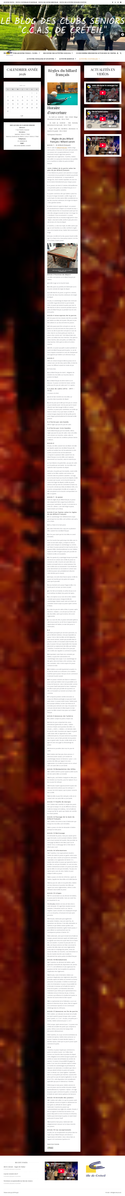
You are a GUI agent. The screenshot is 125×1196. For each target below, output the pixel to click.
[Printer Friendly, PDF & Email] (50, 1148)
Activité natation (66, 59)
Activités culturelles (88, 59)
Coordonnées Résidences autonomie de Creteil (96, 53)
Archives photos (9, 2)
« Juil (21, 116)
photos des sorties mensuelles (48, 2)
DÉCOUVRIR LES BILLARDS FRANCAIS (62, 271)
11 (13, 100)
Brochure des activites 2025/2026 (57, 53)
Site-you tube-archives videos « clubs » (21, 53)
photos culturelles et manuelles (26, 2)
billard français (62, 148)
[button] (122, 34)
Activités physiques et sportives (40, 59)
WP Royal (15, 1192)
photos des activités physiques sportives (73, 2)
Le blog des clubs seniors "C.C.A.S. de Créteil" (62, 26)
